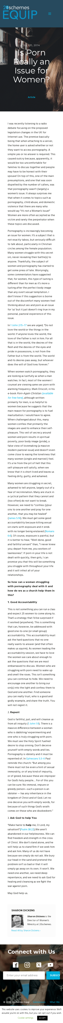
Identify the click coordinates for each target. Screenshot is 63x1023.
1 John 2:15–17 (19, 325)
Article (31, 97)
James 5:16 (14, 518)
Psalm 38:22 (27, 829)
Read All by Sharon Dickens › (25, 931)
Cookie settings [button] (25, 1018)
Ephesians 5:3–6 (35, 759)
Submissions (39, 1002)
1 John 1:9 (33, 724)
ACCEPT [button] (42, 1018)
